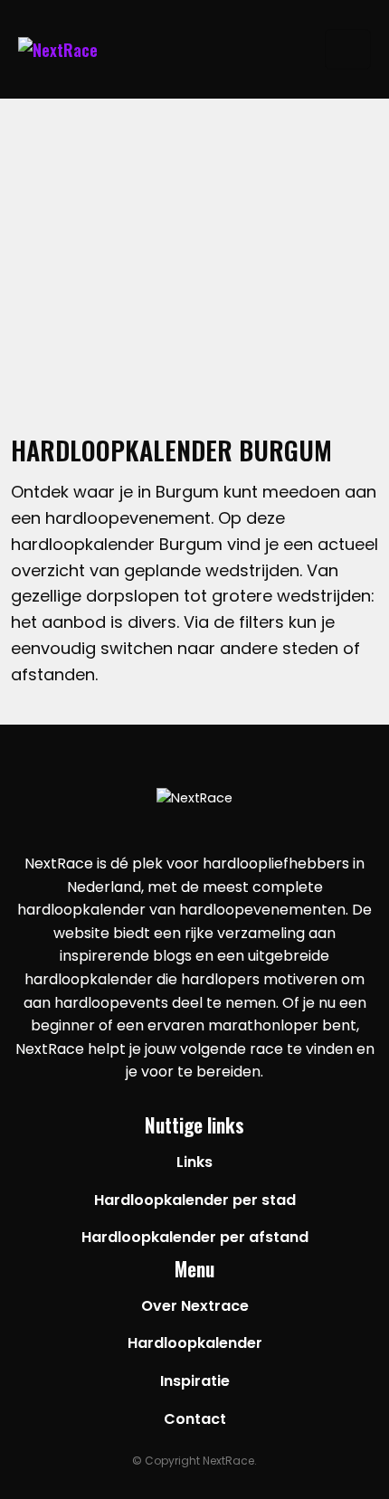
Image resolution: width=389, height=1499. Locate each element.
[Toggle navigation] (348, 49)
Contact (195, 1419)
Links (194, 1162)
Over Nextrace (195, 1305)
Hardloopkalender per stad (195, 1200)
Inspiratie (195, 1381)
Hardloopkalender (195, 1343)
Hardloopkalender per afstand (194, 1237)
